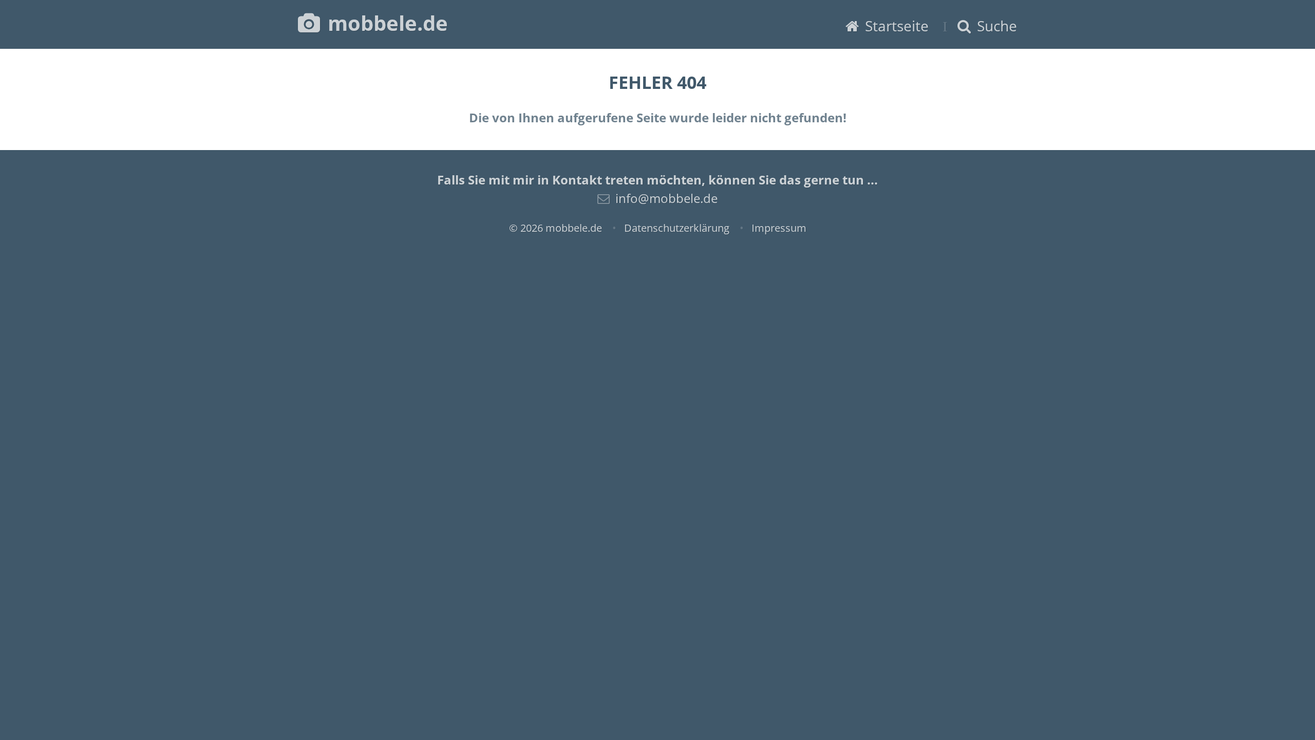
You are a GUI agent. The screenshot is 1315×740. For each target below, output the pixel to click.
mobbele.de (385, 23)
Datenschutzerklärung (676, 228)
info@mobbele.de (666, 198)
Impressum (779, 228)
